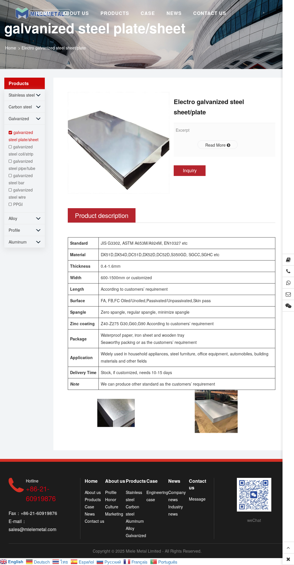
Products (93, 499)
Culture (111, 507)
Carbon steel (20, 107)
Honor (110, 499)
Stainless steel (22, 95)
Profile (14, 230)
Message (197, 499)
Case (89, 507)
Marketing (114, 514)
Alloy (13, 218)
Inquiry (190, 170)
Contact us (94, 521)
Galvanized (19, 118)
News (90, 514)
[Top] (288, 548)
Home (10, 48)
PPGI (18, 204)
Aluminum (18, 242)
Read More (216, 145)
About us (93, 492)
